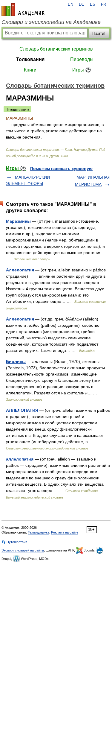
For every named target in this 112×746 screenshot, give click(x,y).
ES (92, 4)
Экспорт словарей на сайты (22, 550)
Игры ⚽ (81, 69)
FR (103, 4)
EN (70, 4)
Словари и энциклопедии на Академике (51, 22)
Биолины (16, 361)
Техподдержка (38, 532)
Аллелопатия (20, 270)
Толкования (30, 59)
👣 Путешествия (14, 542)
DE (81, 4)
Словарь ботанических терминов (56, 48)
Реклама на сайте (64, 532)
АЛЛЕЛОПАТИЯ (22, 410)
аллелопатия (19, 459)
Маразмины (18, 221)
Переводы (81, 59)
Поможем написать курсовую (61, 168)
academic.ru (23, 9)
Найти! (98, 33)
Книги (30, 69)
